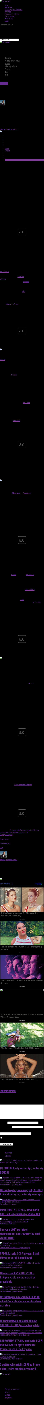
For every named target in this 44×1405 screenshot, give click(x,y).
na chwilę (30, 574)
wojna (2, 359)
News (7, 5)
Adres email (5, 1127)
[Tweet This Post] (24, 138)
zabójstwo (4, 271)
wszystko (37, 602)
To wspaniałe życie (23, 784)
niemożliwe (29, 589)
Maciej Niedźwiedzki (8, 129)
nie (23, 291)
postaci (26, 281)
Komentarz (5, 1103)
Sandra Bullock (22, 832)
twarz (13, 574)
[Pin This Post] (24, 140)
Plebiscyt (9, 18)
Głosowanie (9, 16)
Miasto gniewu (12, 304)
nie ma (26, 402)
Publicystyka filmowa (13, 10)
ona (22, 599)
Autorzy (7, 1392)
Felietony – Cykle (12, 14)
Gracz (30, 683)
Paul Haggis (11, 832)
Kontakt (7, 1394)
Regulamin (8, 1397)
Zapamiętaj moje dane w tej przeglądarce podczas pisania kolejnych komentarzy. (22, 1139)
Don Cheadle (15, 830)
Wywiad (8, 12)
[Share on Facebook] (24, 136)
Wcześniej (27, 493)
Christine (16, 493)
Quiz (6, 21)
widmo (3, 279)
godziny (20, 276)
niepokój (16, 420)
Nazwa (3, 1123)
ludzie (14, 374)
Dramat (23, 830)
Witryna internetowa (8, 1131)
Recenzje (8, 7)
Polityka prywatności (12, 1389)
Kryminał (29, 830)
